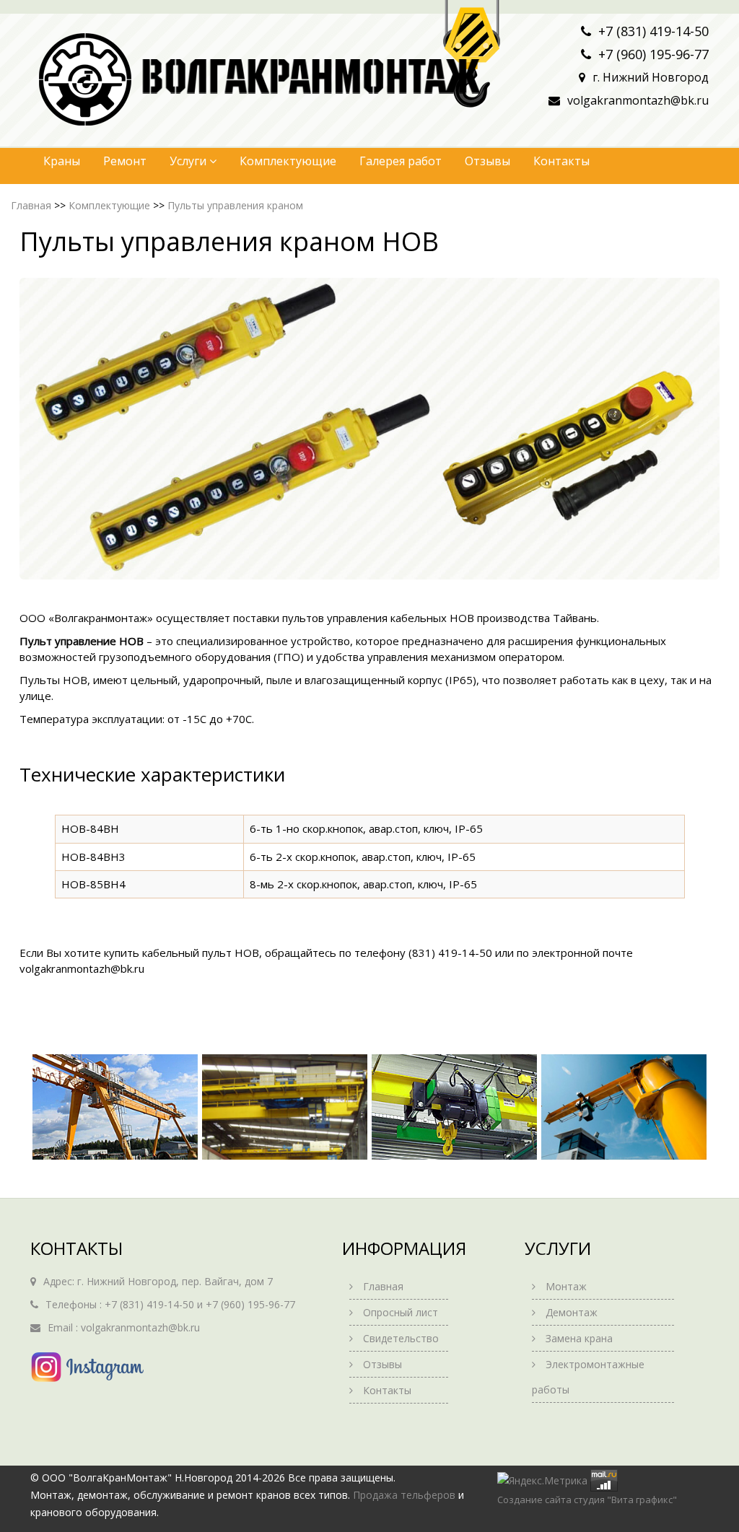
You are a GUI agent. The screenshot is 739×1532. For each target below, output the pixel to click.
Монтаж (566, 1286)
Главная (31, 205)
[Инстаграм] (88, 1367)
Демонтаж (572, 1312)
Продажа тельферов (404, 1495)
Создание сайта (534, 1499)
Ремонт (125, 161)
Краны (61, 161)
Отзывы (487, 161)
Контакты (561, 161)
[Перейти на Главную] (84, 78)
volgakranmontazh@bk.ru (638, 100)
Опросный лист (400, 1312)
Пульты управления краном (235, 205)
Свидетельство (401, 1338)
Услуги (189, 161)
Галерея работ (400, 161)
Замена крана (579, 1338)
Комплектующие (288, 161)
